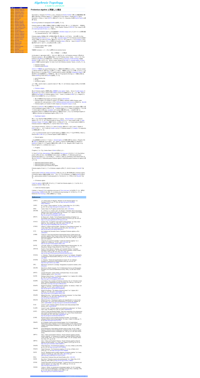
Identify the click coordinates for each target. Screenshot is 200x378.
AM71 (35, 141)
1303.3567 (72, 357)
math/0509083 (48, 302)
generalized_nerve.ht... (19, 37)
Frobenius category (39, 88)
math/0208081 (58, 292)
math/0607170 (56, 213)
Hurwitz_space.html (18, 15)
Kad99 (52, 22)
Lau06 (48, 39)
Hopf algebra (40, 94)
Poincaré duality (69, 118)
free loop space (64, 153)
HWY (49, 18)
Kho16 (41, 106)
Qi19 (35, 22)
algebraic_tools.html (19, 21)
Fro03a (65, 14)
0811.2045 (71, 228)
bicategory (78, 39)
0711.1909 (63, 251)
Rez (63, 123)
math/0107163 (58, 287)
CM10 (37, 158)
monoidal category (62, 38)
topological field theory (44, 27)
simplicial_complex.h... (19, 28)
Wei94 (37, 75)
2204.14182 (57, 274)
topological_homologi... (19, 24)
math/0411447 (61, 296)
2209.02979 (44, 232)
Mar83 (33, 143)
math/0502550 (68, 309)
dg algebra (50, 110)
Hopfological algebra (40, 116)
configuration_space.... (19, 12)
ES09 (39, 185)
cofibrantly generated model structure (65, 102)
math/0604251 (55, 277)
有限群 (55, 91)
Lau (56, 128)
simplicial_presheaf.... (19, 46)
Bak (55, 150)
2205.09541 (71, 209)
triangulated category (77, 72)
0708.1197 (68, 223)
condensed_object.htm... (20, 25)
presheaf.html (17, 47)
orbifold (42, 172)
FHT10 (72, 27)
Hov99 (35, 92)
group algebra (61, 91)
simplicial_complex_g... (19, 33)
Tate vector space (65, 190)
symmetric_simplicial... (19, 34)
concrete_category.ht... (19, 31)
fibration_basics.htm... (19, 50)
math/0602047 (62, 314)
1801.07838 (66, 353)
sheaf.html (16, 49)
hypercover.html (18, 42)
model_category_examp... (20, 27)
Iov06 (79, 168)
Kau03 (78, 174)
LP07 (33, 128)
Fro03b (69, 14)
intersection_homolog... (19, 36)
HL (49, 72)
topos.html (16, 19)
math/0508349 (52, 306)
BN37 (75, 16)
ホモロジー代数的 (37, 69)
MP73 (41, 134)
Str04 (78, 41)
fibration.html (17, 44)
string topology (46, 153)
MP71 (38, 134)
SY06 (48, 14)
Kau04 (79, 176)
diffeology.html (17, 30)
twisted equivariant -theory (40, 28)
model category (80, 91)
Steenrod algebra (58, 140)
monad (63, 41)
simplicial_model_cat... (19, 9)
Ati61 (62, 120)
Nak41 (81, 18)
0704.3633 (43, 266)
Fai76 (48, 75)
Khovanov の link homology (71, 58)
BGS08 (66, 60)
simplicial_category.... (19, 39)
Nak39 (77, 18)
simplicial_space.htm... (19, 13)
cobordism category (64, 31)
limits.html (16, 40)
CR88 (54, 92)
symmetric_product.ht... (19, 10)
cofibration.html (17, 43)
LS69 (72, 94)
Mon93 (67, 98)
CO (44, 190)
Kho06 (34, 60)
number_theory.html (18, 16)
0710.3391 (65, 242)
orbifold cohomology (51, 172)
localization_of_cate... (19, 52)
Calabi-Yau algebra (36, 183)
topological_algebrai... (19, 22)
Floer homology (42, 193)
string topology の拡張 (37, 192)
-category (75, 128)
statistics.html (17, 18)
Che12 (38, 153)
